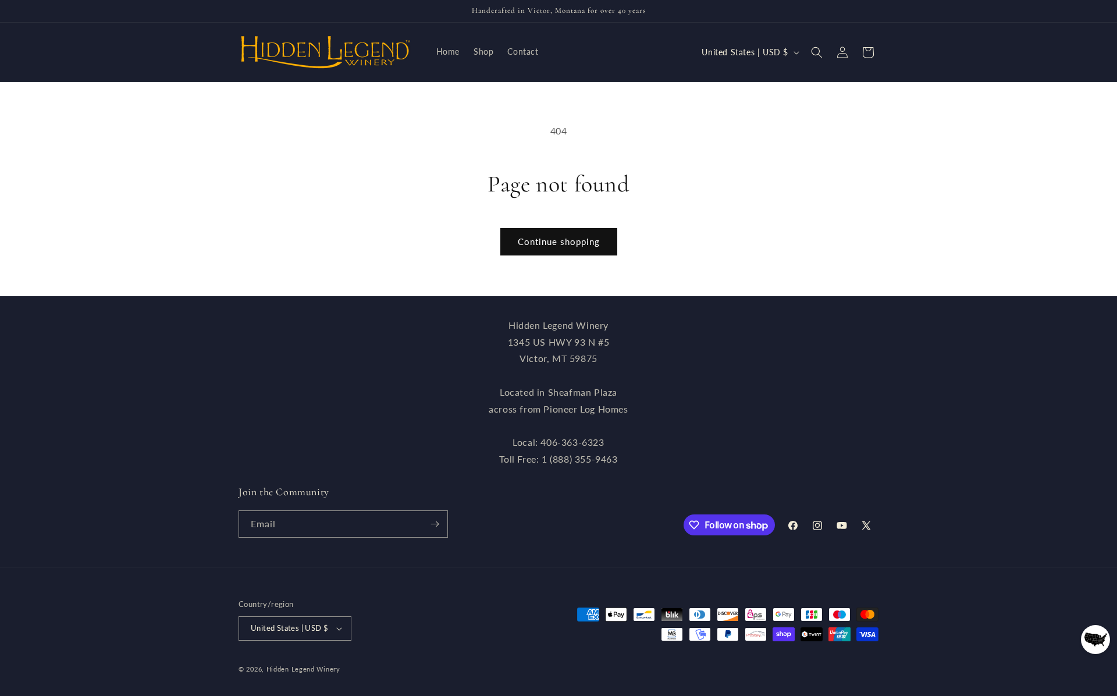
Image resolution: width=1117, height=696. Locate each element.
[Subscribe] (434, 524)
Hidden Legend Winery (303, 669)
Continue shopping (559, 241)
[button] (817, 52)
